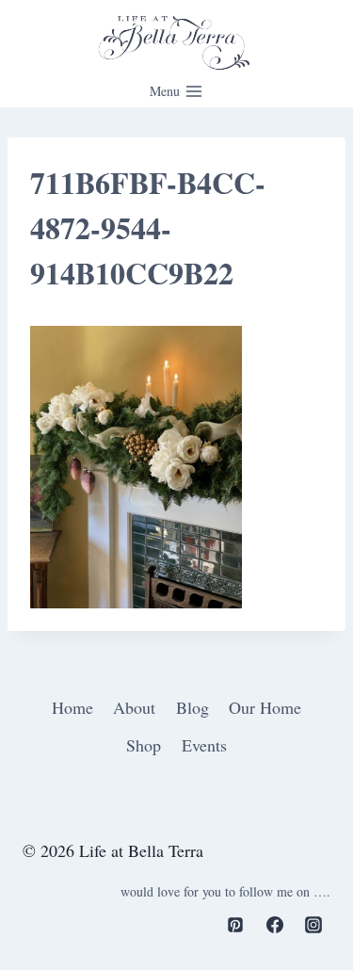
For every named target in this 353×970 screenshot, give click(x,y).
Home (72, 707)
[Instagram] (313, 925)
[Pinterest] (235, 925)
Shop (143, 745)
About (134, 707)
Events (204, 745)
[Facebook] (275, 925)
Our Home (265, 707)
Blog (192, 707)
